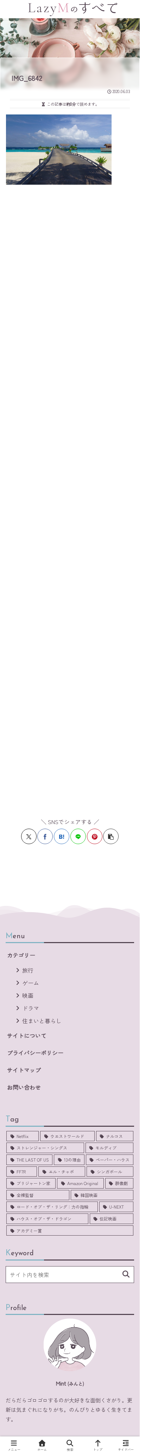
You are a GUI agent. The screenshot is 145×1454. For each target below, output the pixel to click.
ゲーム (30, 983)
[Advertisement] (72, 497)
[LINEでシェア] (78, 836)
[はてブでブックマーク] (61, 836)
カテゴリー (21, 955)
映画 (27, 995)
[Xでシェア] (29, 836)
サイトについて (26, 1035)
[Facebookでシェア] (45, 836)
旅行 (27, 970)
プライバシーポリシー (35, 1052)
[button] (111, 836)
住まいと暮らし (42, 1021)
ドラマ (30, 1008)
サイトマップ (24, 1070)
